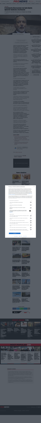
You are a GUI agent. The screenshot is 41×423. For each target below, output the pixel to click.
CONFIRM (14, 233)
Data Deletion (16, 236)
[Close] (34, 187)
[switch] (30, 202)
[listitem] (20, 200)
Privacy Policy (25, 236)
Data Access (20, 236)
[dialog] (20, 211)
